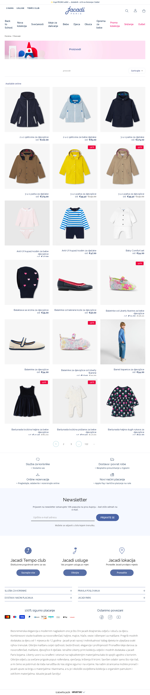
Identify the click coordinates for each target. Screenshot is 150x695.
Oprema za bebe (101, 24)
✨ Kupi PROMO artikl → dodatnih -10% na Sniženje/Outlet (75, 2)
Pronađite (122, 573)
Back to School (8, 24)
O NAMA (10, 8)
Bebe (66, 24)
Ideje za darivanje (53, 24)
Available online (13, 83)
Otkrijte (75, 573)
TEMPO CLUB (33, 8)
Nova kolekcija (22, 24)
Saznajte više (28, 573)
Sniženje (129, 24)
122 (86, 444)
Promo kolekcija (115, 24)
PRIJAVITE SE (107, 517)
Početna (8, 36)
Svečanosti (37, 24)
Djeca (77, 24)
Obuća (88, 24)
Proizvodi (17, 36)
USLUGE (20, 8)
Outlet (141, 24)
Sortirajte (135, 70)
